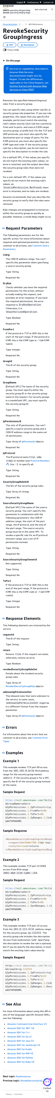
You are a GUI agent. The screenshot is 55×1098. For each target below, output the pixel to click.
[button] (11, 60)
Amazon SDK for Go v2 (19, 1036)
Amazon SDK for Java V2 (20, 1040)
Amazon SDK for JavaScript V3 (23, 1045)
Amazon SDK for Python (20, 1057)
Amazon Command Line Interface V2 (27, 1023)
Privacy (9, 1094)
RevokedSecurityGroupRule (20, 686)
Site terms (18, 1094)
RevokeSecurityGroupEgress (36, 1080)
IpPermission (28, 441)
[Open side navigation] (4, 17)
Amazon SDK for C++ (18, 1032)
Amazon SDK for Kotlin (19, 1049)
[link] (36, 24)
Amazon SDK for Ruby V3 (20, 1061)
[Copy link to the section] (3, 228)
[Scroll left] (32, 9)
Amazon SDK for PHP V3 (20, 1053)
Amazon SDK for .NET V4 (20, 1028)
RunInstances (23, 1076)
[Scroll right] (52, 9)
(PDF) (31, 89)
